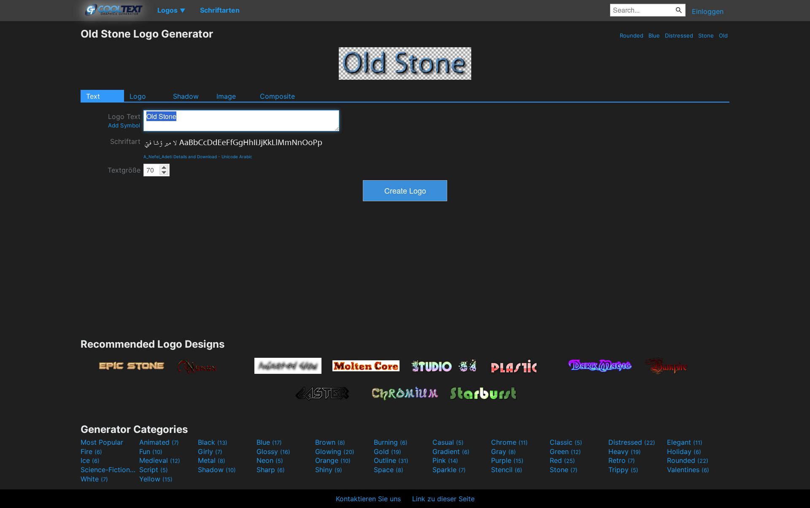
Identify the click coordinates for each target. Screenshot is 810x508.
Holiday (684, 451)
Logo (138, 96)
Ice (90, 460)
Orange (333, 460)
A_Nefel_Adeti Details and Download (180, 156)
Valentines (688, 469)
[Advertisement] (40, 154)
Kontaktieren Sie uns (368, 498)
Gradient (451, 451)
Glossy (273, 451)
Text (93, 96)
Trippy (623, 469)
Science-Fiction (109, 469)
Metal (211, 460)
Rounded (631, 35)
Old (723, 35)
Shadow (186, 96)
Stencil (506, 469)
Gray (503, 451)
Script (153, 469)
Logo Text (124, 120)
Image (226, 96)
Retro (621, 460)
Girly (210, 451)
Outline (391, 460)
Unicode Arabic (236, 156)
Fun (150, 451)
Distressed (679, 35)
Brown (330, 442)
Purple (507, 460)
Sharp (270, 469)
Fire (91, 451)
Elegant (684, 442)
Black (212, 442)
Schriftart (125, 141)
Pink (445, 460)
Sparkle (449, 469)
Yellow (156, 479)
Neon (269, 460)
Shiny (328, 469)
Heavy (624, 451)
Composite (277, 96)
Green (565, 451)
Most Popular (102, 442)
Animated (159, 442)
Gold (387, 451)
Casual (448, 442)
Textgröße (124, 170)
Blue (654, 35)
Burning (391, 442)
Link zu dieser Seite (443, 498)
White (94, 479)
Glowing (334, 451)
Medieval (159, 460)
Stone (706, 35)
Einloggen (708, 11)
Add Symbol (124, 125)
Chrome (509, 442)
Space (388, 469)
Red (562, 460)
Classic (566, 442)
